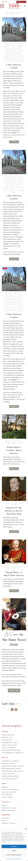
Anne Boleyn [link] (8, 43)
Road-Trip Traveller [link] (16, 58)
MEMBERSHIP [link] (21, 1)
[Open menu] (24, 6)
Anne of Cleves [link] (10, 45)
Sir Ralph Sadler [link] (10, 59)
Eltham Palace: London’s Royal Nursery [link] (14, 450)
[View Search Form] (25, 10)
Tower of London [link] (9, 190)
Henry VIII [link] (6, 182)
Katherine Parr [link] (10, 54)
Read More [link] (15, 142)
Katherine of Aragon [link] (13, 53)
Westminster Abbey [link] (17, 61)
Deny (14, 850)
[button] (25, 829)
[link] (2, 6)
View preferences (14, 855)
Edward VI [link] (9, 48)
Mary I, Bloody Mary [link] (17, 56)
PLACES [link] (19, 443)
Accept (14, 846)
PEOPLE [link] (6, 58)
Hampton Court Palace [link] (11, 50)
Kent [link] (22, 442)
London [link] (19, 54)
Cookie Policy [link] (9, 858)
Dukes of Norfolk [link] (17, 46)
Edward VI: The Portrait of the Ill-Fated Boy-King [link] (14, 510)
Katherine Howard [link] (15, 51)
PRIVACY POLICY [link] (17, 858)
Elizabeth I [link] (18, 48)
